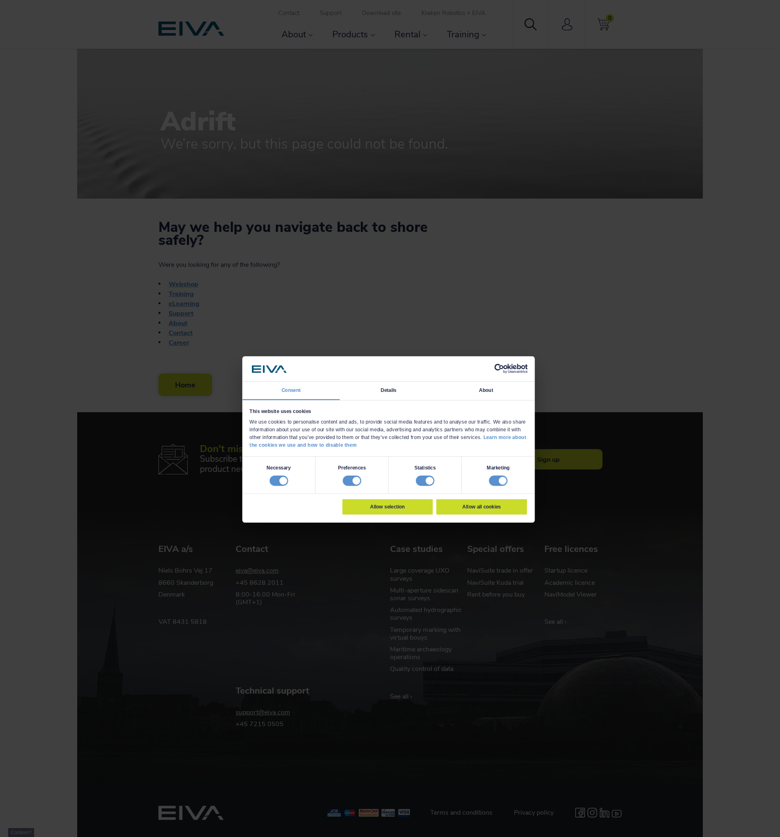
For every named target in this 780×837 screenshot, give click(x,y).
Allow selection (387, 506)
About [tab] (486, 390)
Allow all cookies (481, 506)
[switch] (351, 480)
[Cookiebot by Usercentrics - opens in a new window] (498, 369)
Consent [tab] (291, 390)
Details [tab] (388, 390)
